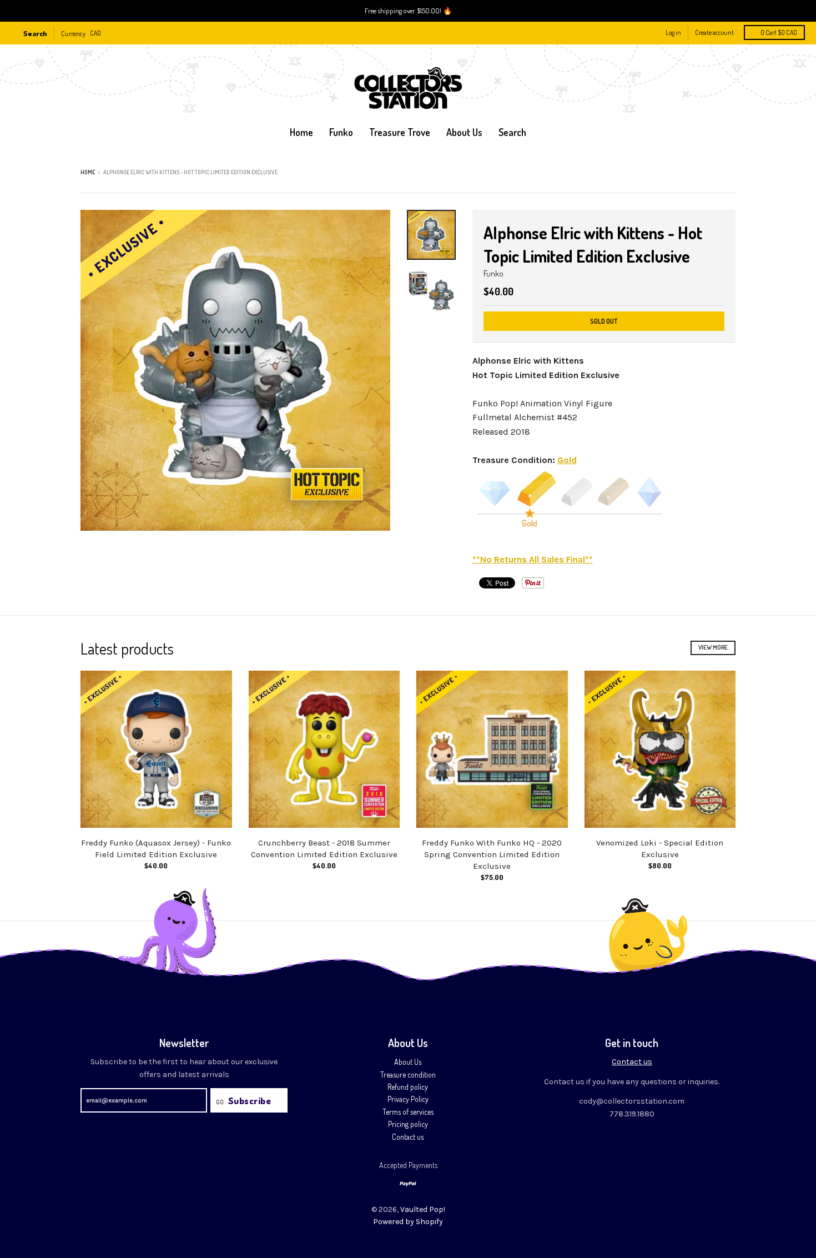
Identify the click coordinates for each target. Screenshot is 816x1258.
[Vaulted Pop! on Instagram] (732, 173)
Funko (341, 132)
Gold (567, 460)
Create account (714, 32)
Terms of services (408, 1111)
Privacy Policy (408, 1099)
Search (512, 132)
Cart (778, 32)
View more (713, 647)
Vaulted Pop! (422, 1209)
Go (220, 1102)
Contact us (408, 1136)
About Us (407, 1061)
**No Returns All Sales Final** (532, 559)
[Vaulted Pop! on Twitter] (700, 173)
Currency (73, 33)
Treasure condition (408, 1074)
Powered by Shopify (408, 1221)
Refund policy (407, 1086)
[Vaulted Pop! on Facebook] (716, 173)
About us (464, 132)
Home (301, 132)
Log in (673, 32)
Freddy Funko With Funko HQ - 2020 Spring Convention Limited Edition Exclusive (492, 854)
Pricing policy (408, 1124)
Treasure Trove (399, 132)
